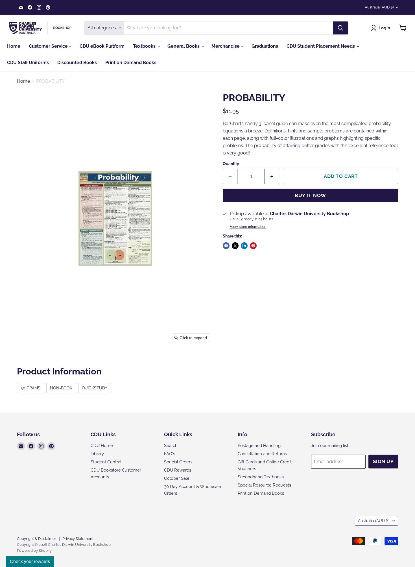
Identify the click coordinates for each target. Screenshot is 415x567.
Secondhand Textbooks (261, 476)
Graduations (265, 46)
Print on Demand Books (130, 62)
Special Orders (178, 461)
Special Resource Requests (264, 485)
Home (13, 46)
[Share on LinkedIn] (244, 245)
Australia (379, 7)
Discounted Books (77, 62)
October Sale (176, 478)
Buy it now (310, 195)
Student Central (106, 461)
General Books (184, 46)
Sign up (383, 461)
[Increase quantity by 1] (272, 176)
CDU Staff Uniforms (28, 62)
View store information (248, 227)
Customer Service (49, 46)
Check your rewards (30, 561)
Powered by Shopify (34, 550)
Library (97, 453)
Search (171, 445)
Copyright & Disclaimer (36, 539)
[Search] (340, 27)
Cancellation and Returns (262, 453)
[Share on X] (235, 245)
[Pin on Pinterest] (253, 245)
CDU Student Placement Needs (321, 46)
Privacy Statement (77, 539)
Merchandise (226, 46)
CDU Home (102, 445)
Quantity (231, 164)
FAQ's (169, 453)
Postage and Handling (259, 445)
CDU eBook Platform (102, 46)
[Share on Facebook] (226, 245)
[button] (381, 28)
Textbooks (145, 46)
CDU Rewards (177, 470)
